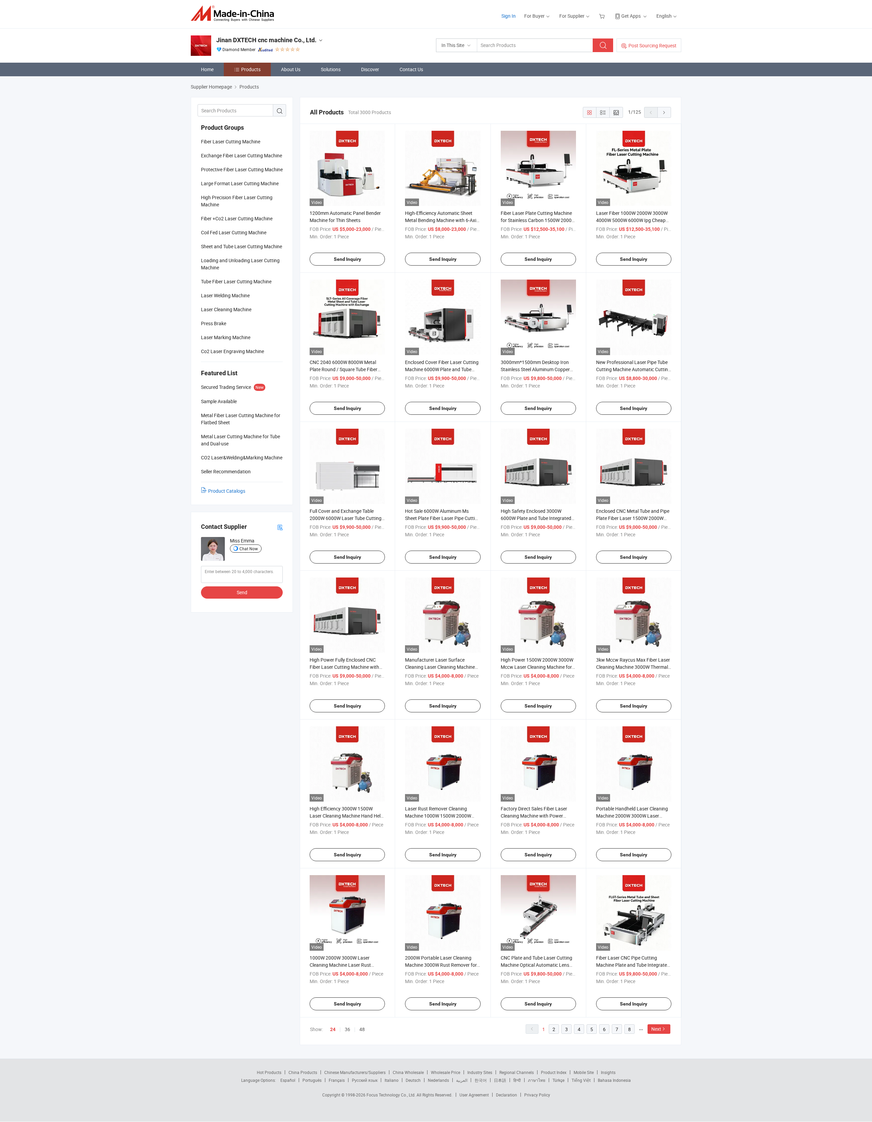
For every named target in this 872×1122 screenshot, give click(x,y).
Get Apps (631, 16)
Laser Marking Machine (225, 337)
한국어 (480, 1080)
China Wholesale (408, 1072)
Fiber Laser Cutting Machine (230, 141)
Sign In (508, 16)
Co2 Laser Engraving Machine (232, 351)
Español (287, 1080)
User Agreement (474, 1094)
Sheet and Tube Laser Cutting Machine (241, 246)
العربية (461, 1080)
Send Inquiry (347, 259)
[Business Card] (280, 527)
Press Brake (213, 323)
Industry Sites (479, 1072)
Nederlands (438, 1080)
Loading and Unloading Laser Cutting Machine (240, 264)
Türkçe (558, 1080)
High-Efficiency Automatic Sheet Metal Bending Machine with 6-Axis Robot (442, 220)
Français (337, 1080)
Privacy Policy (537, 1094)
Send (242, 592)
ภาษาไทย (536, 1080)
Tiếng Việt (581, 1080)
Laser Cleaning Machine (226, 309)
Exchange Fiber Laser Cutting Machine (241, 155)
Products (251, 69)
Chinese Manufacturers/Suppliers (355, 1072)
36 (347, 1029)
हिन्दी (517, 1080)
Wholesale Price (445, 1072)
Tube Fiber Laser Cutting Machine (236, 281)
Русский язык (364, 1080)
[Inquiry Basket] (602, 16)
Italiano (392, 1080)
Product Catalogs (226, 491)
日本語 (500, 1080)
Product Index (553, 1072)
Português (312, 1080)
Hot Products (269, 1072)
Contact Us (411, 69)
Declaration (506, 1094)
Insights (608, 1072)
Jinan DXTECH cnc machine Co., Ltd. (266, 40)
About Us (290, 69)
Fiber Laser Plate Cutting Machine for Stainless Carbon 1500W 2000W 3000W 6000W (538, 220)
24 (333, 1029)
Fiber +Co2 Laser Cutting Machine (236, 218)
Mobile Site (584, 1072)
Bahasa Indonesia (614, 1080)
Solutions (331, 69)
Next (656, 1029)
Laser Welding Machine (225, 295)
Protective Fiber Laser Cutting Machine (242, 169)
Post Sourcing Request (652, 45)
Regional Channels (516, 1072)
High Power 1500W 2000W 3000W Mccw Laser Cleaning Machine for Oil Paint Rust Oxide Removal (537, 667)
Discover (370, 69)
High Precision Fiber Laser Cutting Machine (236, 201)
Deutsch (413, 1080)
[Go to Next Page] (664, 112)
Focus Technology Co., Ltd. (392, 1094)
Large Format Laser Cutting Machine (240, 183)
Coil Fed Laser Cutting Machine (233, 232)
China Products (303, 1072)
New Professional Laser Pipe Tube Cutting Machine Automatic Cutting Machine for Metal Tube (633, 369)
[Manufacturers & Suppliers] (234, 13)
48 (362, 1029)
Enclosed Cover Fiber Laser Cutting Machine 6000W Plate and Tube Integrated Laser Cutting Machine (442, 369)
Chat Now (248, 548)
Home (207, 69)
